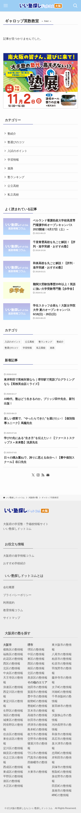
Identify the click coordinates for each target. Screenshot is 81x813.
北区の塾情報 (11, 668)
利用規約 (9, 602)
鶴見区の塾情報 (13, 753)
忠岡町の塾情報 (62, 753)
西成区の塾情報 (13, 767)
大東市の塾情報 (37, 771)
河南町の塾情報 (62, 691)
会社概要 (9, 587)
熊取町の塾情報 (62, 771)
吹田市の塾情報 (37, 719)
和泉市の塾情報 (62, 734)
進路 (10, 168)
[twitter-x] (33, 475)
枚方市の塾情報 (37, 734)
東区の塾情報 (36, 658)
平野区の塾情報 (13, 776)
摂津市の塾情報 (37, 724)
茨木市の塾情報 (37, 710)
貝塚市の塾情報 (62, 767)
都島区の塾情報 (13, 649)
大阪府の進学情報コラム (18, 555)
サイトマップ (11, 617)
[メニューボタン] (5, 5)
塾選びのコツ (16, 142)
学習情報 (13, 159)
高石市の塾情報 (62, 738)
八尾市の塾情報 (62, 654)
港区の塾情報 (11, 781)
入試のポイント (17, 150)
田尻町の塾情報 (62, 785)
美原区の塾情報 (37, 677)
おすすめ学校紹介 (14, 563)
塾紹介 (12, 133)
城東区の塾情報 (13, 719)
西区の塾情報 (11, 663)
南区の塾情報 (36, 668)
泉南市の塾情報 (62, 790)
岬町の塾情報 (60, 795)
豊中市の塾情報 (37, 696)
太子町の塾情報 (62, 687)
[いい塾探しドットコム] (40, 5)
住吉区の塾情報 (13, 734)
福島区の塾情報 (13, 654)
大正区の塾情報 (13, 785)
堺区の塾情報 (36, 649)
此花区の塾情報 (13, 658)
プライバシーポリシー (17, 595)
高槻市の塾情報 (37, 715)
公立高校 (13, 185)
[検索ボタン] (75, 5)
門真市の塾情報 (37, 757)
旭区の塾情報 (11, 715)
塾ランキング (16, 177)
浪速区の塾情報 (13, 687)
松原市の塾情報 (62, 663)
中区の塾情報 (36, 654)
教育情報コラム (13, 610)
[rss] (43, 475)
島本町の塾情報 (37, 729)
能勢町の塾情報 (37, 701)
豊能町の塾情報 (37, 705)
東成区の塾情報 (13, 771)
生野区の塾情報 (13, 710)
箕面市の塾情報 (37, 691)
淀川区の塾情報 (13, 748)
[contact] (48, 475)
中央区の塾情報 (13, 673)
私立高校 (13, 194)
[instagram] (38, 475)
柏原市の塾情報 (62, 658)
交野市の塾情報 (37, 738)
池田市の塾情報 (37, 687)
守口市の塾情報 (37, 753)
